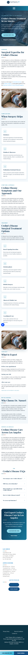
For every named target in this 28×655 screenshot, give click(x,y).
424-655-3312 (14, 584)
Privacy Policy (6, 631)
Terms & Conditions (18, 631)
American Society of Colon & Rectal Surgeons (13, 85)
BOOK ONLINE (14, 589)
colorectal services (17, 81)
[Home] (14, 3)
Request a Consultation (9, 39)
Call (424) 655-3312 (8, 35)
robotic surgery (7, 83)
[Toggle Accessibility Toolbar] (3, 324)
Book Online (14, 535)
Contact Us (14, 633)
